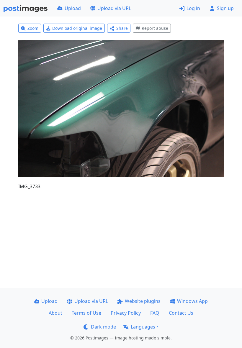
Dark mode (103, 327)
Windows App (192, 301)
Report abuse (155, 28)
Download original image (77, 28)
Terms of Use (86, 313)
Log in (193, 8)
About (55, 313)
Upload (73, 8)
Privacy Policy (126, 313)
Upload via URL (114, 8)
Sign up (225, 8)
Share (122, 28)
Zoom (32, 28)
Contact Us (181, 313)
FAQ (154, 313)
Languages (143, 327)
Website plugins (143, 301)
